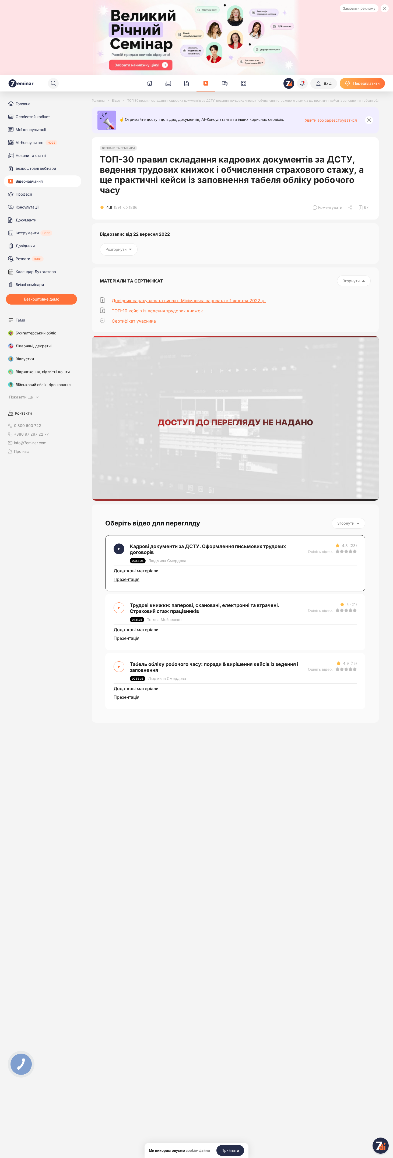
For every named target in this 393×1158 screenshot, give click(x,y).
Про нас (21, 451)
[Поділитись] (350, 207)
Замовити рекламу (359, 8)
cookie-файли (198, 1150)
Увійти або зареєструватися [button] (331, 120)
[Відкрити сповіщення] (302, 83)
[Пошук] (53, 83)
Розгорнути (116, 249)
